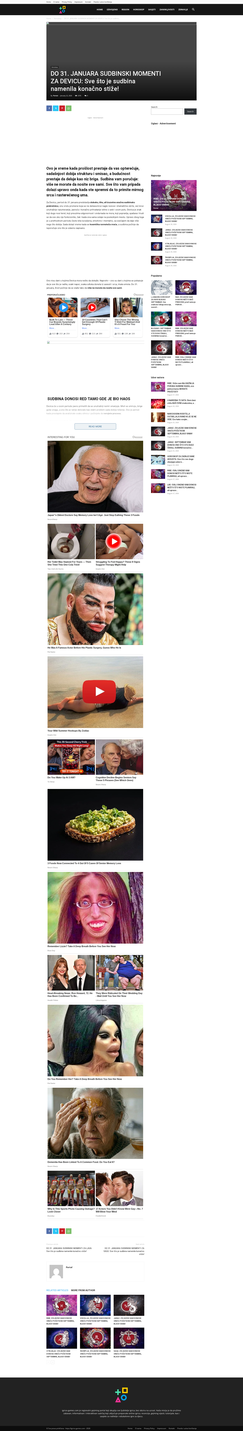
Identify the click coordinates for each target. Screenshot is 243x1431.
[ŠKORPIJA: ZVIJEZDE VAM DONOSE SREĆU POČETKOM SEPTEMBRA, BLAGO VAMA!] (95, 1338)
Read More (95, 426)
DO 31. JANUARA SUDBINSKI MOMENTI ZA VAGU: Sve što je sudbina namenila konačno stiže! (124, 1251)
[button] (193, 9)
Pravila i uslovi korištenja (103, 2)
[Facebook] (49, 108)
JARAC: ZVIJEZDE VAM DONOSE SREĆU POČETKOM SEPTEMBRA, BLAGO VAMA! (128, 1321)
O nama (56, 2)
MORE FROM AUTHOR (83, 1290)
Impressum (79, 2)
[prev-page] (48, 1362)
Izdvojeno (112, 9)
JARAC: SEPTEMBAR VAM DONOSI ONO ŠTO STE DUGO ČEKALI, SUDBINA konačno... (180, 445)
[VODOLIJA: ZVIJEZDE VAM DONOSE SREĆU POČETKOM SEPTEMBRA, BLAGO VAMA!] (95, 1305)
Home (48, 2)
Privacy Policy (67, 2)
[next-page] (52, 1362)
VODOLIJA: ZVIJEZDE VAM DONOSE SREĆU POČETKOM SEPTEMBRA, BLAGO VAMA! (95, 1321)
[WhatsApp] (68, 108)
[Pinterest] (62, 108)
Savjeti (152, 9)
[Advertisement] (95, 139)
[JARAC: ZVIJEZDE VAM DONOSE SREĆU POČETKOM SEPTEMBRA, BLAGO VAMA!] (129, 1305)
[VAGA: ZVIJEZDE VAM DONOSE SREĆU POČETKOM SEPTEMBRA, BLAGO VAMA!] (129, 1338)
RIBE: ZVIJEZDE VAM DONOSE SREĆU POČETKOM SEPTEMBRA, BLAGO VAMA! (60, 1321)
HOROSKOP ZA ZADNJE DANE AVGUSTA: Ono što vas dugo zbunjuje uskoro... (180, 459)
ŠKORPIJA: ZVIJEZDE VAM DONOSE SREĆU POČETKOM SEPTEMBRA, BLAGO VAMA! (95, 1354)
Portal (55, 96)
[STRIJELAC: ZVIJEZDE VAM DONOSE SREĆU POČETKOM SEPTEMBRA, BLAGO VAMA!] (61, 1338)
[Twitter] (55, 108)
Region (125, 9)
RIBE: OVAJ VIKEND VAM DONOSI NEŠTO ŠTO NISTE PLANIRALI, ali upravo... (179, 473)
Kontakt (88, 2)
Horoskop (138, 9)
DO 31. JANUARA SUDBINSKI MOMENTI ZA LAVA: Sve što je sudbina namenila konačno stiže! (69, 1249)
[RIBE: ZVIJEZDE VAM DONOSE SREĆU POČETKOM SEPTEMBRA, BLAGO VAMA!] (61, 1305)
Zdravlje (183, 9)
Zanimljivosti (167, 9)
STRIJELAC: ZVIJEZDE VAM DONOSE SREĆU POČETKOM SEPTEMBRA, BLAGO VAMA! (58, 1354)
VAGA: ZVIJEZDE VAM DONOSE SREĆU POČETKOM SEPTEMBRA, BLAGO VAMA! (128, 1354)
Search (154, 107)
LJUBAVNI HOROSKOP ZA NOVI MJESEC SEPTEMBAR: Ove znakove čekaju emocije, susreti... (161, 302)
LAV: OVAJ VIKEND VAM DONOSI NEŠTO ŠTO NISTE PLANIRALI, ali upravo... (181, 487)
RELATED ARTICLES (57, 1290)
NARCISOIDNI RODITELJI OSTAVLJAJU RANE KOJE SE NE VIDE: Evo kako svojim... (181, 417)
